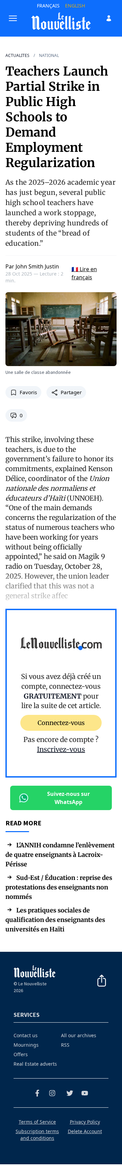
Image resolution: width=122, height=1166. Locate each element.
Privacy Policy (85, 1122)
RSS (65, 1045)
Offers (21, 1054)
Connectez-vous (61, 723)
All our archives (78, 1035)
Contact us (26, 1035)
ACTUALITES (17, 55)
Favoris (28, 392)
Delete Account (85, 1131)
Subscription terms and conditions (37, 1134)
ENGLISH (75, 5)
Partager (71, 392)
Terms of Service (37, 1122)
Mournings (26, 1045)
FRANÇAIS (48, 5)
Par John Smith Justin (32, 266)
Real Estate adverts (35, 1064)
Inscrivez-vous (61, 749)
